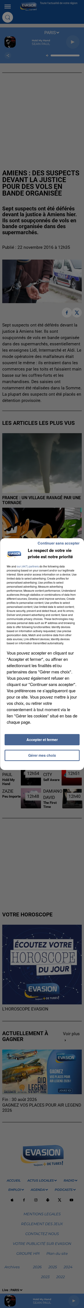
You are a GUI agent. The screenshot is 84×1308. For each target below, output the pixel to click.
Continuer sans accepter (59, 543)
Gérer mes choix (42, 755)
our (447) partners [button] (28, 566)
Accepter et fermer (42, 739)
